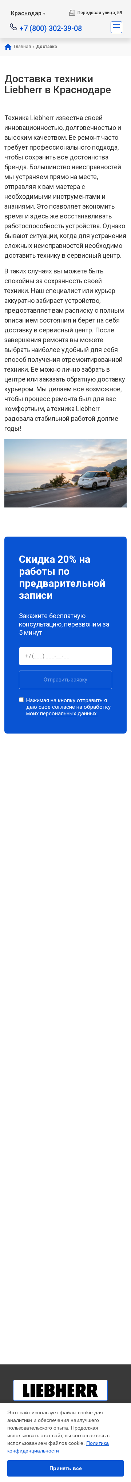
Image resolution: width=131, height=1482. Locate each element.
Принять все (65, 1468)
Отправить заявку (65, 680)
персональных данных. (69, 713)
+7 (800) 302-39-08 (51, 28)
